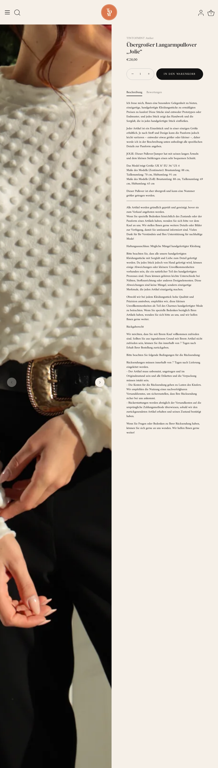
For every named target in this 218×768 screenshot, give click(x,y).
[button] (11, 382)
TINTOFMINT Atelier (139, 38)
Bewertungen (154, 92)
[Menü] (7, 12)
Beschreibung (134, 92)
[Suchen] (17, 13)
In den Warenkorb (180, 74)
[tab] (136, 92)
